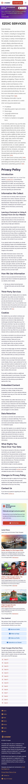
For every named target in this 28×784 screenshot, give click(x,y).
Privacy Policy (4, 772)
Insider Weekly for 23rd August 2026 (12, 550)
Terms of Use (12, 772)
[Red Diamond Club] (8, 8)
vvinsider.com (9, 179)
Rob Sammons (15, 557)
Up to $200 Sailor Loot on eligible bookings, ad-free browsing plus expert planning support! (13, 14)
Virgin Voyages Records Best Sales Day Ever (8, 605)
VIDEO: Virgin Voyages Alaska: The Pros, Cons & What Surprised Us (11, 577)
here (15, 96)
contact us (19, 469)
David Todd (15, 585)
